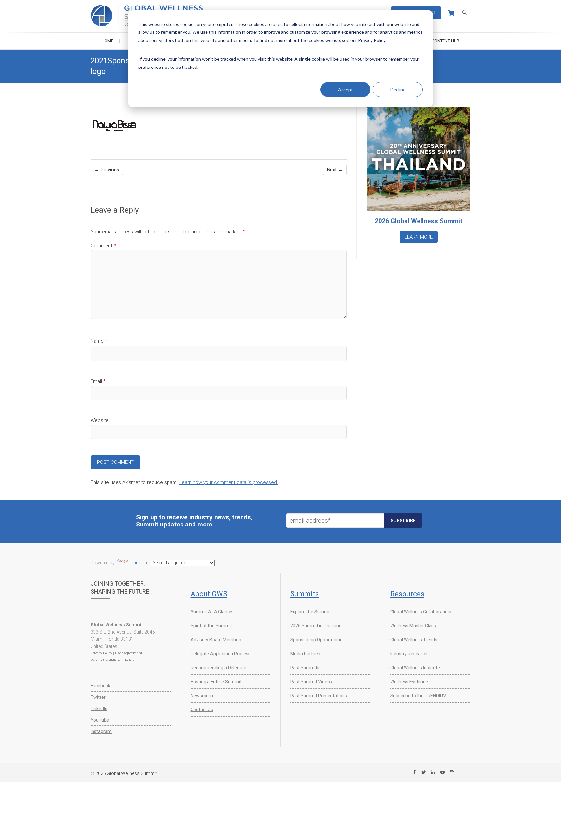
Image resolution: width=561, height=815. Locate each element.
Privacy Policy (101, 653)
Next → (335, 170)
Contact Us (202, 709)
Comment (103, 246)
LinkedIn (99, 708)
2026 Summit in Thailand (316, 625)
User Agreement (128, 653)
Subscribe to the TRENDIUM (418, 695)
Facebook (100, 685)
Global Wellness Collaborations (421, 611)
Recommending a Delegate (218, 667)
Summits (304, 594)
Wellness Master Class (413, 625)
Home (107, 40)
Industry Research (408, 653)
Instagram (101, 731)
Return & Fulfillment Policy (112, 660)
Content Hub (445, 40)
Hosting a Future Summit (216, 681)
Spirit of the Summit (211, 625)
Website (100, 420)
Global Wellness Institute (415, 667)
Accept (345, 89)
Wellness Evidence (409, 681)
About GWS (209, 594)
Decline (397, 89)
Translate (138, 562)
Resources (407, 594)
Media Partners (306, 653)
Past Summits (304, 667)
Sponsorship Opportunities (317, 639)
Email (98, 381)
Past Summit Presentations (318, 695)
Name (99, 341)
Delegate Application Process (221, 653)
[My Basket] (451, 13)
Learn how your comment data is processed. (228, 482)
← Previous (106, 170)
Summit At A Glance (211, 611)
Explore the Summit (310, 611)
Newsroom (202, 695)
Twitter (98, 697)
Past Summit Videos (311, 681)
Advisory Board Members (217, 639)
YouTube (100, 719)
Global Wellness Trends (413, 639)
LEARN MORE (419, 237)
